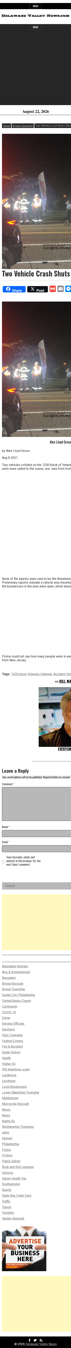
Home (6, 125)
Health (6, 1058)
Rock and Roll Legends (18, 1167)
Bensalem (9, 978)
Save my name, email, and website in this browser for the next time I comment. (23, 860)
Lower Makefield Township (20, 1092)
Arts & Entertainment (16, 972)
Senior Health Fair (14, 1178)
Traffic (6, 1201)
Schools (7, 1173)
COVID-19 (9, 1012)
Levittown (9, 1081)
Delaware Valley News (41, 1344)
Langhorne (9, 1075)
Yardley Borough (13, 1218)
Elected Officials (13, 1024)
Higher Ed (8, 1064)
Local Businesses (14, 1087)
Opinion (7, 1138)
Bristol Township (23, 125)
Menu (35, 6)
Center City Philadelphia (18, 995)
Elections (8, 1029)
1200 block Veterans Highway (31, 674)
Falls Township (12, 1035)
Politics (7, 1155)
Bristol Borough (12, 984)
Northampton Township (18, 1127)
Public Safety (11, 1161)
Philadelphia (10, 1144)
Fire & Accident (12, 1046)
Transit (6, 1207)
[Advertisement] (35, 69)
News (6, 1115)
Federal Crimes (12, 1041)
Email (5, 842)
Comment (8, 784)
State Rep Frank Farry (17, 1196)
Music (6, 1110)
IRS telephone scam (16, 1069)
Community (9, 1006)
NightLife (8, 1121)
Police (6, 1150)
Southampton (11, 1184)
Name (6, 827)
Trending (8, 1213)
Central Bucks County (16, 1001)
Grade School (11, 1052)
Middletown (10, 1098)
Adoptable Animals (15, 966)
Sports (6, 1190)
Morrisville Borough (15, 1104)
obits (5, 1132)
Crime (6, 1018)
